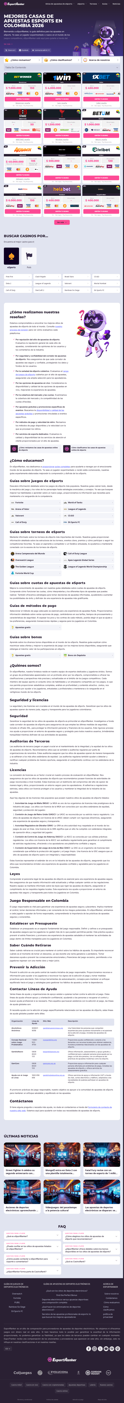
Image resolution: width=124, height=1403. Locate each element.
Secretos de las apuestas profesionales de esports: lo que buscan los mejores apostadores (66, 1319)
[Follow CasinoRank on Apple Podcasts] (116, 1352)
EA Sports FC (17, 1314)
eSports (81, 4)
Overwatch (17, 1297)
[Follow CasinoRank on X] (99, 1352)
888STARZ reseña (23, 139)
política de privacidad (107, 1319)
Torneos (93, 4)
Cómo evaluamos (111, 1306)
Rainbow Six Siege (17, 1310)
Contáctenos (110, 1301)
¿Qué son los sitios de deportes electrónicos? (66, 1294)
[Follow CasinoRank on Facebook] (87, 1352)
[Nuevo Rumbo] (78, 1376)
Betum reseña (101, 139)
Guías (104, 4)
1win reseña (62, 103)
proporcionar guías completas (56, 466)
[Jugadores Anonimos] (39, 1376)
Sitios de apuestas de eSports (59, 4)
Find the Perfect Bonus (66, 1298)
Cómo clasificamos (107, 1311)
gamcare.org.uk (49, 1063)
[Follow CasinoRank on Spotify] (110, 1352)
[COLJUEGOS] (22, 1376)
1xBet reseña (101, 103)
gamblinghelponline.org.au (54, 1075)
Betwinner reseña (23, 103)
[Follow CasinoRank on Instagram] (93, 1352)
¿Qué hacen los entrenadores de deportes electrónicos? (61, 1311)
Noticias (116, 4)
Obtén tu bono (23, 99)
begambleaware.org (51, 1052)
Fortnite (17, 1301)
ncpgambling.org (50, 1040)
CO (6, 1352)
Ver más (60, 222)
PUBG (17, 1306)
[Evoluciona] (59, 1376)
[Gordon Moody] (93, 1376)
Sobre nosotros (111, 1297)
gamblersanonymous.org (53, 1028)
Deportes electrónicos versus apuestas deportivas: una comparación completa (65, 1304)
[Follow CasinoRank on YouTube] (105, 1352)
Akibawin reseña (23, 179)
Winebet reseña (62, 139)
